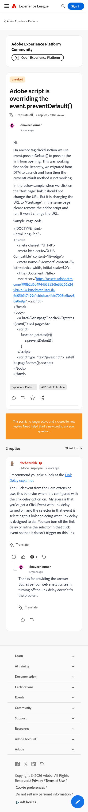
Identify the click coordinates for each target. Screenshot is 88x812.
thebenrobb (28, 463)
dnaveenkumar (31, 125)
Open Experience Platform (40, 57)
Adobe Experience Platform (22, 21)
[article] (44, 511)
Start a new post (49, 426)
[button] (24, 115)
